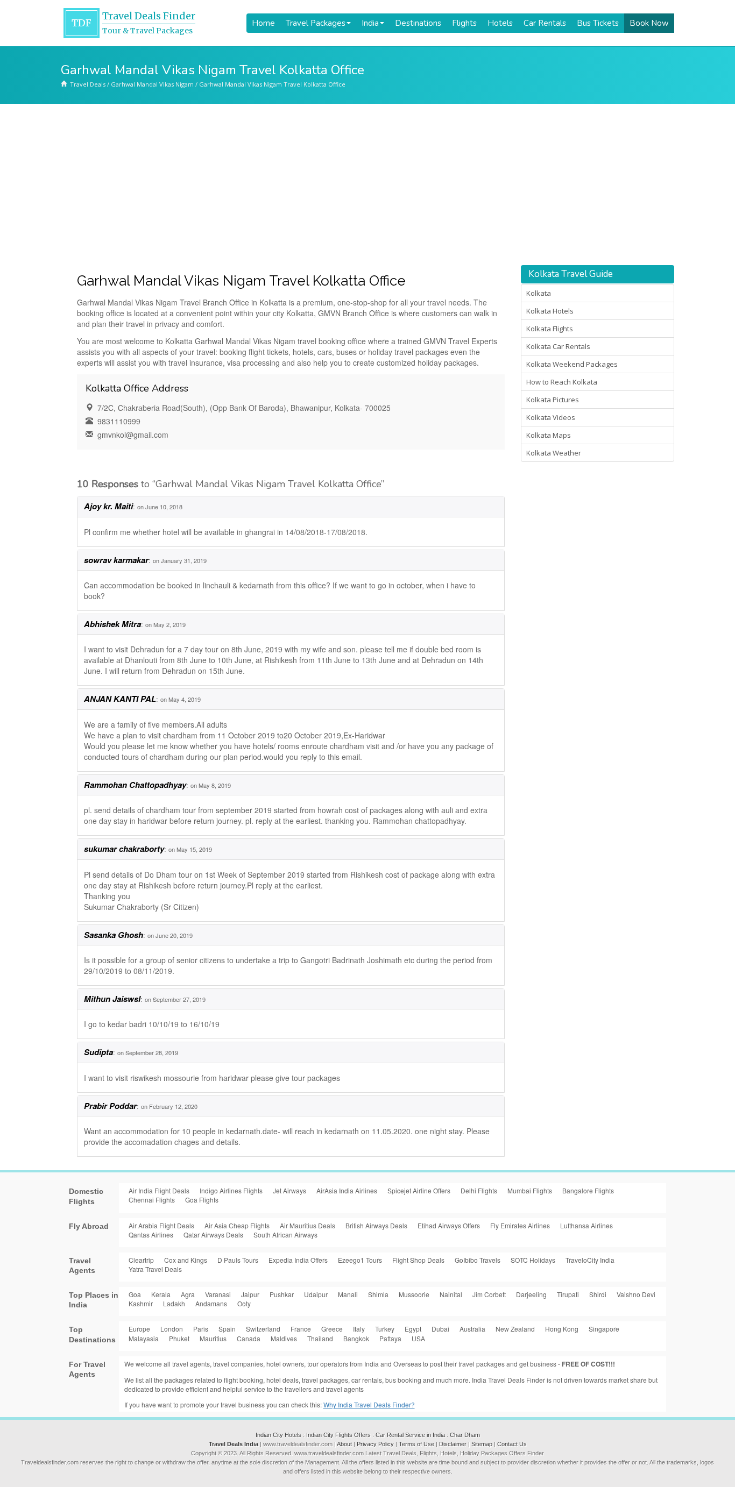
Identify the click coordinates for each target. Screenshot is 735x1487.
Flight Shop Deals (418, 1259)
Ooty (244, 1303)
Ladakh (174, 1303)
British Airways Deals (376, 1225)
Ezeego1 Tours (360, 1259)
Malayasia (144, 1338)
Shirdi (597, 1294)
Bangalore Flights (588, 1190)
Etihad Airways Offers (449, 1225)
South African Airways (285, 1234)
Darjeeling (531, 1294)
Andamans (211, 1303)
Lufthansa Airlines (586, 1225)
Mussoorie (414, 1294)
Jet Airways (289, 1190)
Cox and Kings (185, 1259)
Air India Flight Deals (159, 1190)
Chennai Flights (152, 1199)
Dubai (440, 1328)
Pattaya (390, 1338)
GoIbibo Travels (477, 1259)
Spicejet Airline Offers (418, 1190)
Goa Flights (201, 1199)
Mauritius (213, 1338)
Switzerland (263, 1328)
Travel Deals (87, 84)
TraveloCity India (590, 1259)
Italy (359, 1328)
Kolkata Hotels (550, 311)
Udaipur (316, 1294)
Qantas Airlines (151, 1234)
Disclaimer (453, 1444)
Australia (472, 1328)
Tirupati (568, 1294)
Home (263, 23)
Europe (139, 1328)
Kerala (161, 1294)
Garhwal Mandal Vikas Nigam (152, 84)
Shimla (378, 1294)
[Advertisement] (367, 184)
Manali (348, 1294)
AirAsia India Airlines (346, 1190)
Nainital (451, 1294)
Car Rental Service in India (410, 1435)
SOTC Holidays (533, 1259)
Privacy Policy (375, 1444)
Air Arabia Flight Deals (161, 1225)
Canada (248, 1338)
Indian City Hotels (278, 1435)
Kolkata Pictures (552, 399)
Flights (464, 23)
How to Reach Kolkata (561, 382)
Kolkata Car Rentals (558, 346)
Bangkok (356, 1338)
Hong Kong (561, 1328)
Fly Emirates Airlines (520, 1225)
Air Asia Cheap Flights (237, 1225)
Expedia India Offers (298, 1259)
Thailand (320, 1338)
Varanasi (218, 1294)
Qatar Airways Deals (213, 1234)
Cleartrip (141, 1259)
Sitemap (481, 1444)
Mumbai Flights (529, 1190)
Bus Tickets (598, 23)
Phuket (179, 1338)
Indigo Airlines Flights (231, 1190)
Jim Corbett (489, 1294)
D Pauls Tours (237, 1259)
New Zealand (515, 1328)
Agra (188, 1294)
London (171, 1328)
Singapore (604, 1328)
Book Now (649, 23)
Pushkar (282, 1294)
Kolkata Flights (549, 328)
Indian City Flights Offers (338, 1435)
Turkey (384, 1328)
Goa (135, 1294)
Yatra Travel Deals (155, 1268)
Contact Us (512, 1444)
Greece (332, 1328)
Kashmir (141, 1303)
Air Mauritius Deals (307, 1225)
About (344, 1444)
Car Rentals (545, 23)
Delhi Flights (479, 1190)
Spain (227, 1328)
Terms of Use (416, 1444)
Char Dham (465, 1435)
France (301, 1328)
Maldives (284, 1338)
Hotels (500, 23)
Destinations (418, 23)
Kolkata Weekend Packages (572, 364)
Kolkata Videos (550, 417)
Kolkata (538, 293)
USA (418, 1338)
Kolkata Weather (553, 453)
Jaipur (250, 1294)
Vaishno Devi (636, 1294)
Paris (200, 1328)
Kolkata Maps (548, 435)
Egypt (413, 1328)
